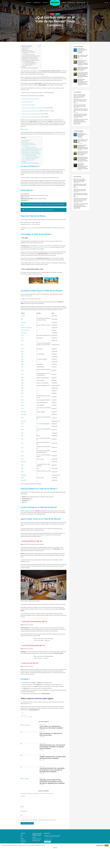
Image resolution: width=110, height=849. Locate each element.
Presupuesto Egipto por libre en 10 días (30, 98)
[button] (25, 137)
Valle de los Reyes (34, 247)
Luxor (22, 712)
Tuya (37, 464)
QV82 (22, 471)
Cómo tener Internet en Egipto (28, 104)
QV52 (22, 400)
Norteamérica (23, 841)
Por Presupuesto (36, 2)
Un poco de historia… (26, 47)
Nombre (22, 806)
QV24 (27, 330)
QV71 (22, 439)
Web (21, 815)
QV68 (22, 429)
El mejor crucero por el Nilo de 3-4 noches (31, 110)
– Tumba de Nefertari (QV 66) (29, 61)
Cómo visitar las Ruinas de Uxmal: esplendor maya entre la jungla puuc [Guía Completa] (80, 115)
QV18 (22, 327)
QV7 (24, 315)
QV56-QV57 (23, 411)
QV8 (22, 319)
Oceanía (22, 843)
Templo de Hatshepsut (44, 247)
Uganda (44, 743)
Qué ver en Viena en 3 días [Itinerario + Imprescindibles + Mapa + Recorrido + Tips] (80, 96)
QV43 (22, 374)
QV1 (22, 315)
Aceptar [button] (106, 845)
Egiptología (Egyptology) (59, 134)
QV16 (24, 322)
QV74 (22, 451)
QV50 (22, 393)
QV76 (22, 459)
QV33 (22, 344)
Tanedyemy (38, 343)
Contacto (64, 2)
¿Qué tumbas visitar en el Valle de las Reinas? (30, 60)
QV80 (22, 465)
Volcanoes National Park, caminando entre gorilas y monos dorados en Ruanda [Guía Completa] (52, 769)
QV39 (22, 361)
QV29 (25, 327)
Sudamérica (23, 840)
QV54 (22, 405)
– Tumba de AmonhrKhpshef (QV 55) (30, 62)
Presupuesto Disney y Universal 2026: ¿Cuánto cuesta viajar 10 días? (80, 101)
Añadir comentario (62, 28)
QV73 (22, 447)
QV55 (22, 408)
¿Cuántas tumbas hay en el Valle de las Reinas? (31, 55)
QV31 (22, 338)
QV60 (22, 417)
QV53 (22, 402)
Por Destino (28, 2)
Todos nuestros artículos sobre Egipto (30, 67)
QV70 (22, 435)
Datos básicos (25, 49)
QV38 (22, 359)
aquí (31, 703)
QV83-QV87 (23, 475)
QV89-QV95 (23, 480)
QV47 (22, 385)
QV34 (22, 348)
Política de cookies (36, 840)
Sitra (37, 359)
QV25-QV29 (23, 332)
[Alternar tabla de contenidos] (38, 46)
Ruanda (44, 766)
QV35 (22, 351)
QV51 (22, 396)
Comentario (23, 796)
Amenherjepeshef (40, 407)
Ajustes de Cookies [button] (100, 845)
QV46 (22, 383)
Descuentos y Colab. (80, 2)
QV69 (22, 433)
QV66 (22, 423)
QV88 (22, 477)
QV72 (22, 443)
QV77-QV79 (23, 461)
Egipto (57, 13)
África (52, 13)
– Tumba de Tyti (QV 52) (28, 65)
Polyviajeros (54, 28)
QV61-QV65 (23, 421)
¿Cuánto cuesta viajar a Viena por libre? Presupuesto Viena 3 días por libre (81, 110)
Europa (22, 838)
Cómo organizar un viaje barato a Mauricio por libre (51, 734)
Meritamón (38, 429)
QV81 (22, 468)
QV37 (22, 356)
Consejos (24, 66)
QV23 (30, 327)
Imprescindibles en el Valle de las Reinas (29, 57)
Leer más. (55, 847)
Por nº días (45, 2)
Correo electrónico (24, 811)
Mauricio (44, 724)
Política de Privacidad (36, 838)
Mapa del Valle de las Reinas (27, 50)
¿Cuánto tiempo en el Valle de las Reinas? (30, 58)
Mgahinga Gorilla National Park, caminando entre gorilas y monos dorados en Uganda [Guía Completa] (52, 781)
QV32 (22, 340)
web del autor (29, 227)
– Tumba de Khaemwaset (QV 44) (29, 63)
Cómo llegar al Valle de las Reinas (28, 52)
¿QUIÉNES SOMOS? (71, 2)
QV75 (22, 455)
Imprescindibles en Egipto (27, 101)
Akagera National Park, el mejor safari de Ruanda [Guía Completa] (53, 757)
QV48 (22, 388)
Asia (21, 836)
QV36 (22, 354)
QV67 (22, 426)
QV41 (22, 366)
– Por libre (25, 53)
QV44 (22, 377)
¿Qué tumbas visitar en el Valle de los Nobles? (31, 116)
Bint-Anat (38, 438)
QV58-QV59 (23, 414)
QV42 (22, 370)
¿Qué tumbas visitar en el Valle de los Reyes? (31, 113)
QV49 (22, 390)
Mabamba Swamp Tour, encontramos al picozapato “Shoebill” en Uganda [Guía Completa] (52, 746)
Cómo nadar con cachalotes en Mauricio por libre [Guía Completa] (51, 727)
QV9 (22, 322)
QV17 (22, 325)
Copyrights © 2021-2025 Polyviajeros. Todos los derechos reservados (37, 834)
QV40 (22, 364)
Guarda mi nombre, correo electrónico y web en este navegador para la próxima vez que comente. (39, 819)
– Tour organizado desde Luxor (29, 54)
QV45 (22, 380)
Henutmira (38, 455)
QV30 (22, 335)
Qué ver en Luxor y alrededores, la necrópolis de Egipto (34, 107)
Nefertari (38, 423)
